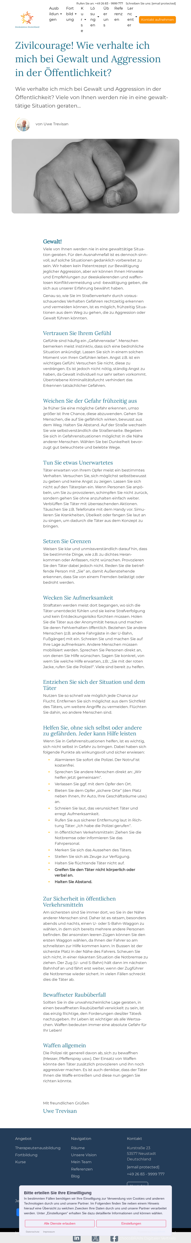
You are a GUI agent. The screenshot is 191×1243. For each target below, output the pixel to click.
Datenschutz (32, 1231)
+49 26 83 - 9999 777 (145, 1174)
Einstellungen (131, 1223)
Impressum (49, 1231)
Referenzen (118, 14)
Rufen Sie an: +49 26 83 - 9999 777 (99, 3)
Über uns (106, 16)
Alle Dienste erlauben (59, 1223)
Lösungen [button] (93, 16)
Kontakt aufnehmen (157, 19)
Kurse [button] (82, 19)
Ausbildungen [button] (54, 14)
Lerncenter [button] (130, 16)
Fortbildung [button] (70, 14)
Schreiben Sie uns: (151, 3)
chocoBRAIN (158, 1231)
